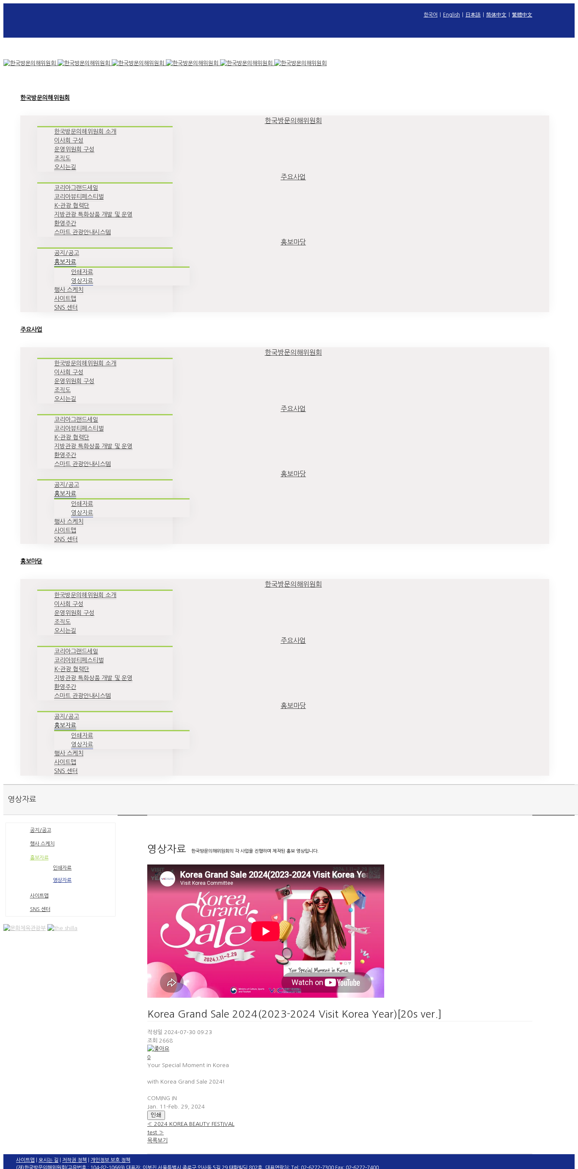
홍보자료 (39, 857)
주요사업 (293, 176)
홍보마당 (293, 242)
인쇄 (156, 1115)
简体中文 (496, 14)
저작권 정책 (74, 1160)
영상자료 (62, 880)
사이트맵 (39, 895)
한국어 (431, 14)
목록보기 (157, 1140)
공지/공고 (40, 830)
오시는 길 (48, 1160)
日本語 (473, 14)
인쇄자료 (62, 867)
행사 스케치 (42, 843)
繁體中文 (522, 14)
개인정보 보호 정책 (110, 1160)
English (451, 14)
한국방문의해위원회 (293, 120)
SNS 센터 (40, 909)
